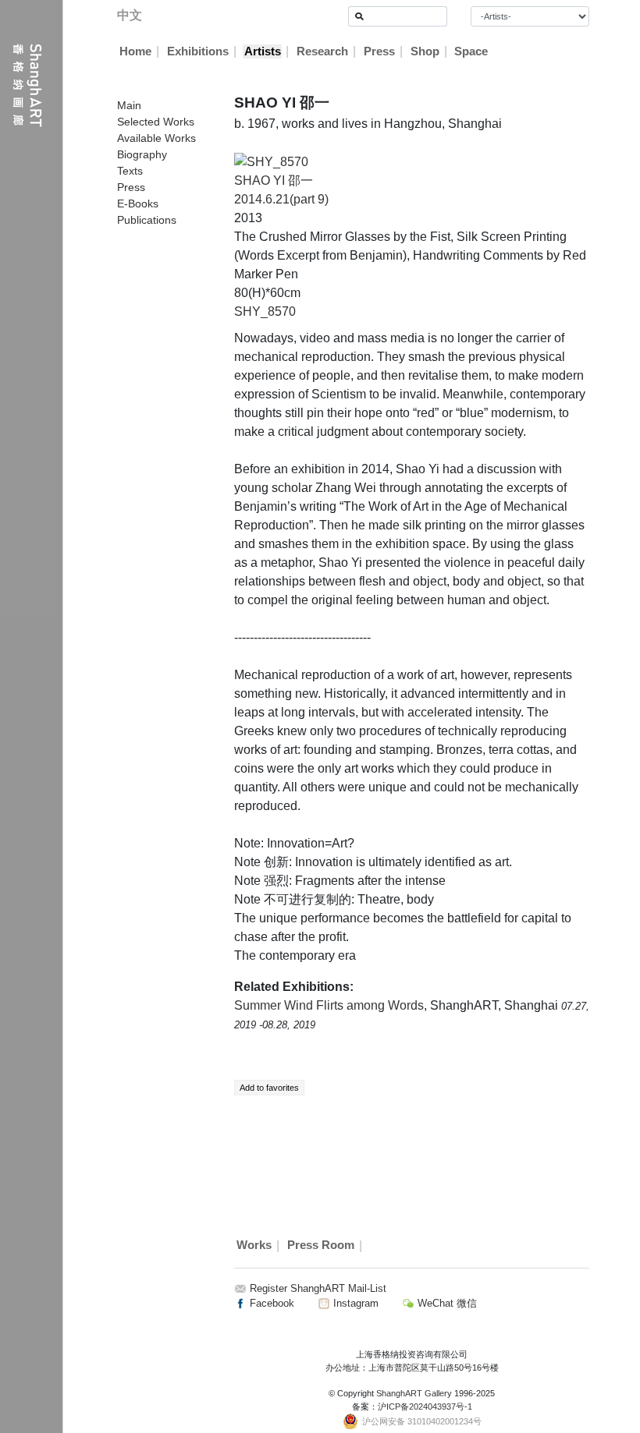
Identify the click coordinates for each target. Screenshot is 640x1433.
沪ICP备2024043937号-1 (425, 1406)
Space (471, 51)
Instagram (354, 1303)
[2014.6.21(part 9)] (271, 161)
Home (135, 51)
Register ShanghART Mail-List (318, 1288)
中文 (129, 15)
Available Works (156, 138)
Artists (262, 51)
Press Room (320, 1246)
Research (322, 51)
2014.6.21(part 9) (281, 199)
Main (129, 105)
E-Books (137, 203)
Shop (425, 51)
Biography (142, 154)
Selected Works (155, 121)
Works (254, 1246)
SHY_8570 (265, 311)
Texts (130, 171)
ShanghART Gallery (414, 1393)
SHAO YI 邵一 (273, 180)
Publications (146, 220)
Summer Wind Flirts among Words (329, 1005)
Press (379, 51)
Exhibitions (198, 51)
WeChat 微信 (445, 1303)
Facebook (270, 1303)
